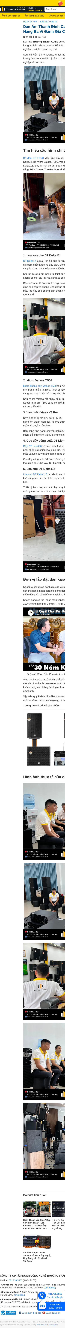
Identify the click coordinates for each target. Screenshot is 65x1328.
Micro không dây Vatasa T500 (40, 386)
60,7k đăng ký (52, 1313)
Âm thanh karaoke (11, 15)
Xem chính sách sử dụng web (47, 1325)
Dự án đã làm (30, 21)
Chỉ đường (50, 1287)
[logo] (12, 9)
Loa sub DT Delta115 (35, 474)
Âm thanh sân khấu (34, 15)
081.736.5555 (15, 1280)
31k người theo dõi (31, 1313)
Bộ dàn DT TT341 (33, 158)
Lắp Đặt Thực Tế (48, 21)
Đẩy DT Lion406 (32, 446)
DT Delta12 (29, 261)
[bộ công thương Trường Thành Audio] (8, 1313)
